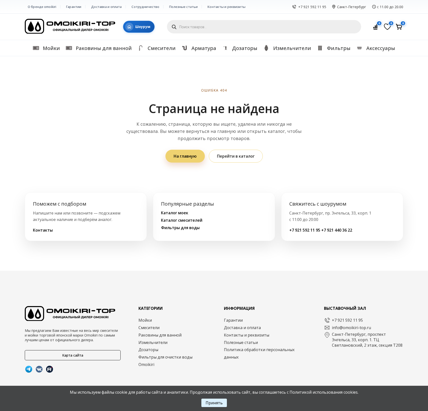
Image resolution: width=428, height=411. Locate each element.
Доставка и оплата (106, 6)
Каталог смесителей (181, 220)
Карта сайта (72, 355)
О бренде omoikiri (42, 6)
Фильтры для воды (180, 227)
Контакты (43, 230)
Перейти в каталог (236, 156)
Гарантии (73, 6)
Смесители (149, 327)
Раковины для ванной (160, 335)
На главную (185, 156)
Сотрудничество (145, 6)
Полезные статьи (183, 6)
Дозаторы (148, 349)
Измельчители (152, 342)
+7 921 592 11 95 (312, 6)
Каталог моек (174, 213)
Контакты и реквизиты (226, 6)
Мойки (145, 320)
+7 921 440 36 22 (336, 230)
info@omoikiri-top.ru (351, 327)
